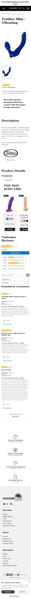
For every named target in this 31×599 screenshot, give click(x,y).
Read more (10, 588)
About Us (5, 514)
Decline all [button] (22, 591)
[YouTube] (4, 504)
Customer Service (8, 541)
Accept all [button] (8, 591)
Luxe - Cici (10, 215)
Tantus (13, 160)
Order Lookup (7, 538)
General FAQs (7, 521)
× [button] (29, 581)
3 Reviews (4, 87)
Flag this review (7, 324)
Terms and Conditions (9, 526)
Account (5, 536)
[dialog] (15, 589)
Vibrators (5, 554)
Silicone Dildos (20, 14)
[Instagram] (11, 504)
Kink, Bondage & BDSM (10, 565)
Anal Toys (5, 563)
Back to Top (15, 416)
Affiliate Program (8, 516)
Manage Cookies (8, 543)
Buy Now (10, 229)
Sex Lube (5, 561)
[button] (5, 8)
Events (5, 519)
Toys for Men (6, 558)
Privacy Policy (7, 523)
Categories (8, 14)
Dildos (14, 14)
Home (3, 14)
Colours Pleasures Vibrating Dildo (25, 216)
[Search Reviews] (27, 275)
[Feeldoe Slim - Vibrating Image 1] (15, 45)
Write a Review (11, 87)
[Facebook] (7, 504)
